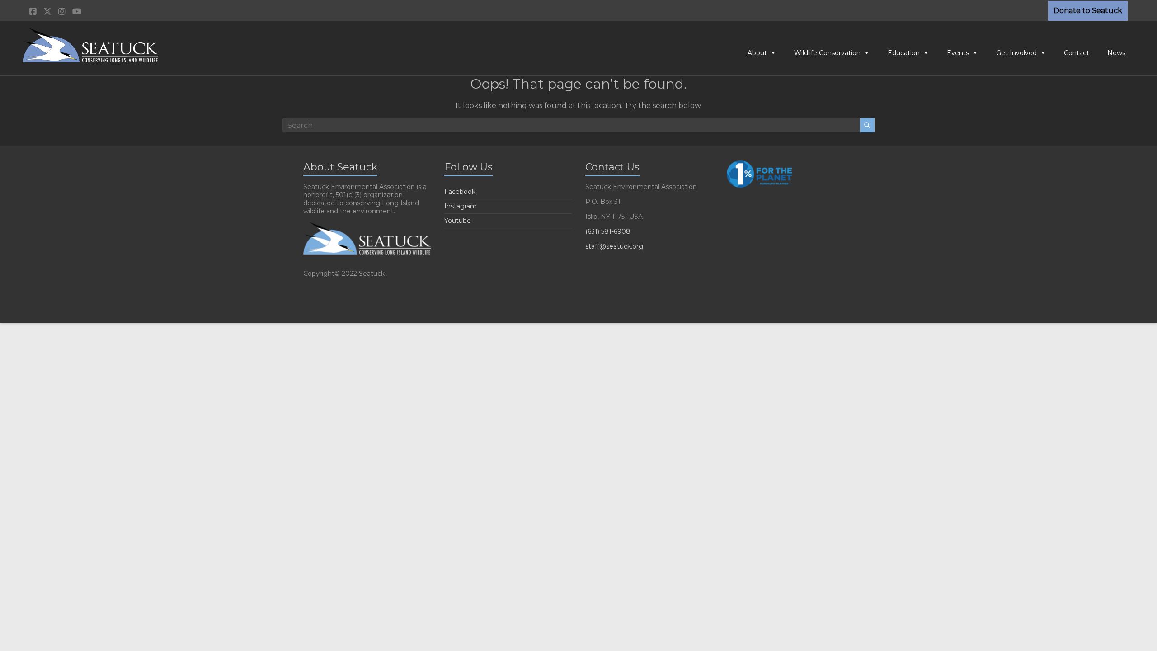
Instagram (460, 206)
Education (904, 53)
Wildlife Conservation (827, 53)
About (757, 53)
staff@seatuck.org (614, 246)
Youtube (457, 221)
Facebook (459, 192)
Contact (1076, 53)
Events (958, 53)
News (1116, 53)
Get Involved (1016, 53)
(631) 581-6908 (607, 231)
